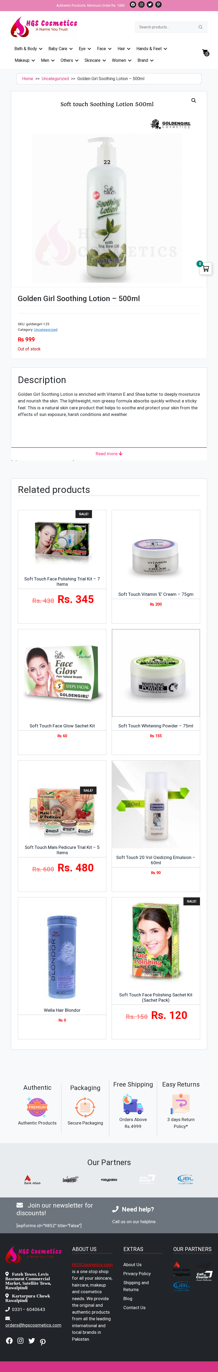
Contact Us (134, 1307)
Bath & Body (25, 48)
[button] (194, 100)
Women (119, 60)
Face (101, 48)
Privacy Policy (137, 1273)
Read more (107, 453)
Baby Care (57, 48)
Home (27, 78)
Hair (121, 48)
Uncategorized (55, 78)
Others (67, 60)
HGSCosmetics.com (92, 1264)
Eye (82, 48)
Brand (142, 60)
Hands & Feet (149, 48)
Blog (127, 1298)
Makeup (22, 60)
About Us (132, 1264)
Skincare (92, 60)
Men (45, 60)
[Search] (200, 27)
